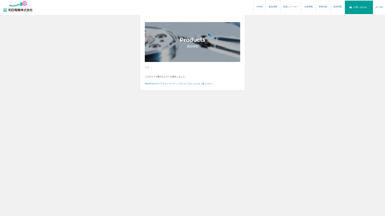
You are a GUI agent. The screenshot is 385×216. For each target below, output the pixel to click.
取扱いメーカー (290, 6)
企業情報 (308, 6)
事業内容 (323, 6)
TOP (147, 67)
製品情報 (273, 6)
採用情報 (337, 6)
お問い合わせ (360, 7)
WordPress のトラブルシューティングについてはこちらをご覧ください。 (180, 83)
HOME (259, 6)
